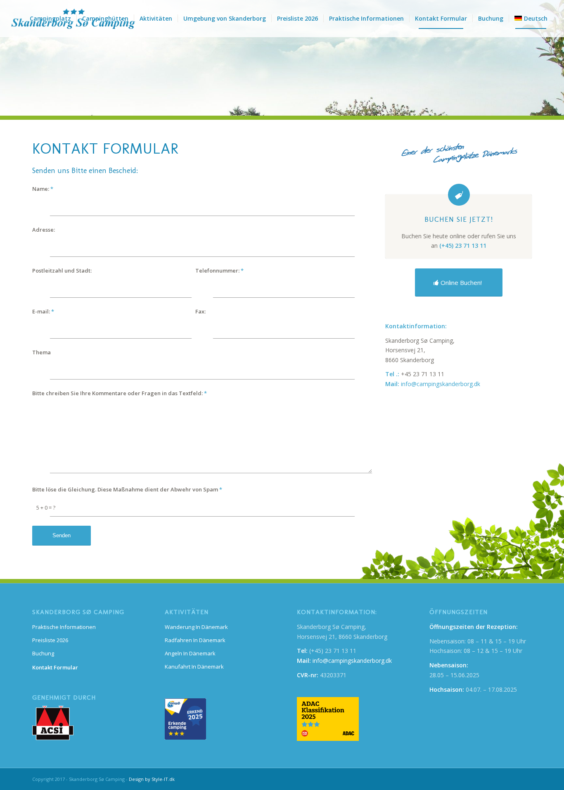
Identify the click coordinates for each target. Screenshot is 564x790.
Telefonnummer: (219, 270)
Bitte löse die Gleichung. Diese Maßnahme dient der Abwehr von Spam (127, 489)
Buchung (43, 653)
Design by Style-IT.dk (152, 779)
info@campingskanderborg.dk (440, 384)
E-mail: (43, 311)
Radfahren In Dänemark (195, 640)
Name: (42, 188)
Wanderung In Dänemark (196, 627)
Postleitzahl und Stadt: (62, 270)
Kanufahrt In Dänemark (194, 666)
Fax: (200, 311)
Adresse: (43, 229)
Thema (41, 352)
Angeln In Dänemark (190, 653)
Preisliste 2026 (50, 640)
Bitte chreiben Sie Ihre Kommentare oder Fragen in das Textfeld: (119, 393)
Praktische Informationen (64, 627)
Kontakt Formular (55, 667)
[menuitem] (50, 18)
